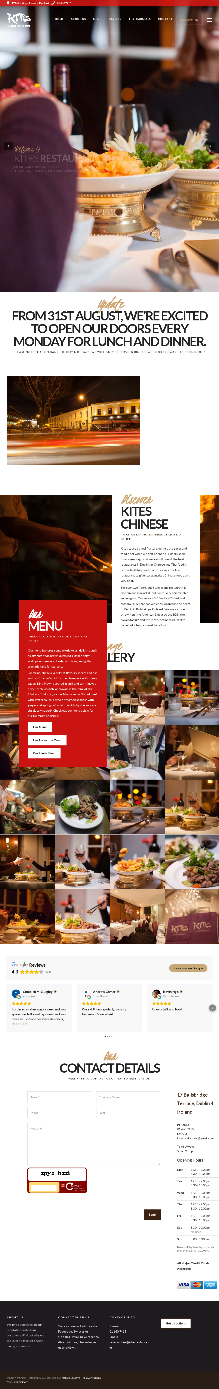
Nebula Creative (71, 1377)
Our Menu (40, 727)
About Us (78, 19)
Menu (97, 19)
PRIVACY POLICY (91, 1377)
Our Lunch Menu (44, 753)
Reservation (189, 20)
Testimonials (140, 19)
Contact (165, 19)
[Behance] (210, 3)
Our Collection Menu (47, 740)
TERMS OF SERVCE (17, 1382)
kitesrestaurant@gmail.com (195, 1138)
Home (59, 19)
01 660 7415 (64, 3)
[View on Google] (16, 993)
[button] (6, 1007)
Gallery (115, 19)
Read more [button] (20, 1024)
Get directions (176, 1323)
